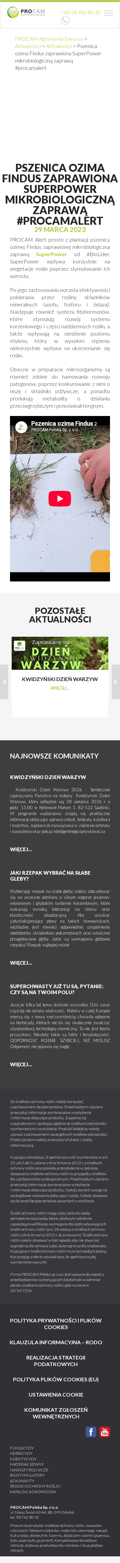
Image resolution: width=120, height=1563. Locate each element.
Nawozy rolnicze (29, 1469)
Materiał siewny (27, 1464)
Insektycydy (23, 1458)
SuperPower (51, 254)
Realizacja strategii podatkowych (55, 1360)
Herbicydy (21, 1453)
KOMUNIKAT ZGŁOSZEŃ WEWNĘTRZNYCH (56, 1412)
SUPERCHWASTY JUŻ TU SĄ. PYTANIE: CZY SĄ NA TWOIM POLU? (56, 989)
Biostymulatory (27, 1475)
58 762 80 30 (27, 1517)
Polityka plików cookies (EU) (56, 1379)
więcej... (60, 688)
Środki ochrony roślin (35, 1486)
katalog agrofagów (33, 1491)
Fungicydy (22, 1448)
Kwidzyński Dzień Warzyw (48, 777)
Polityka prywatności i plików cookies (56, 1323)
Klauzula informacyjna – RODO (56, 1342)
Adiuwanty (22, 1480)
